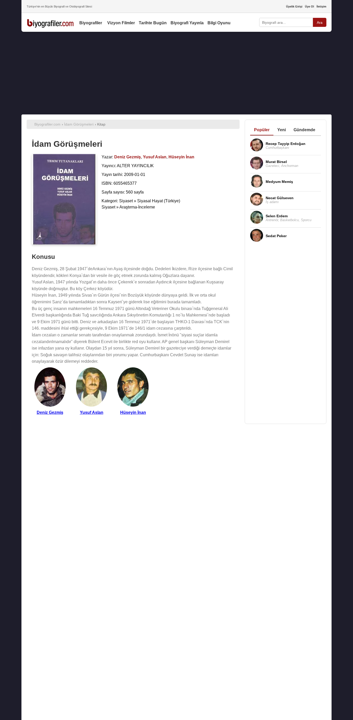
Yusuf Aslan (91, 412)
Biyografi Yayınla (187, 23)
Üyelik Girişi (294, 6)
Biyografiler (90, 23)
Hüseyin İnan (133, 412)
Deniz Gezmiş (50, 412)
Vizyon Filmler (121, 23)
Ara (320, 22)
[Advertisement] (176, 73)
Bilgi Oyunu (219, 23)
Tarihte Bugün (153, 23)
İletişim (321, 6)
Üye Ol (309, 6)
